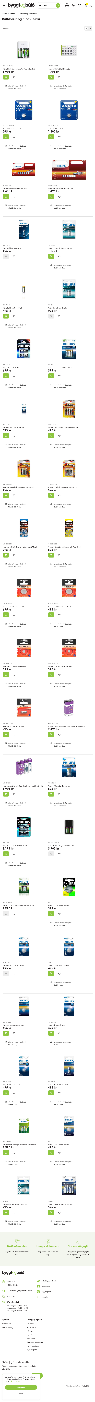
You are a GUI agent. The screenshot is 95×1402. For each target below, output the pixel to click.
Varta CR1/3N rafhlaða (56, 129)
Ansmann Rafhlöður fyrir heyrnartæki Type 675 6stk (20, 547)
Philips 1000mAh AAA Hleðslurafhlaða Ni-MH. (19, 905)
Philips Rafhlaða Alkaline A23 (58, 1085)
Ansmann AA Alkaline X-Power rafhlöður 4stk (63, 427)
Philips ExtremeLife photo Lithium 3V (60, 248)
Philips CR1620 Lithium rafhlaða (13, 1025)
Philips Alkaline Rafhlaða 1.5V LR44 (15, 1204)
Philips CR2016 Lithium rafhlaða (58, 965)
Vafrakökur (86, 1386)
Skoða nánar (15, 1381)
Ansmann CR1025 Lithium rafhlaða (59, 666)
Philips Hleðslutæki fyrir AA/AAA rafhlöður (62, 846)
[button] (3, 5)
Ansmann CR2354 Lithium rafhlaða (14, 607)
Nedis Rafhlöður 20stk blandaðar (59, 69)
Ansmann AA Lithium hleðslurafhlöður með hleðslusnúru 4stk (23, 786)
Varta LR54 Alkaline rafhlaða (12, 129)
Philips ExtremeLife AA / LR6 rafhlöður (60, 1204)
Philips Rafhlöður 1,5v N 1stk (12, 308)
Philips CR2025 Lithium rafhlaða (13, 965)
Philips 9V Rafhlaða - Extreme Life (59, 786)
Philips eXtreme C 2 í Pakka (12, 368)
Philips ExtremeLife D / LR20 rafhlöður (15, 846)
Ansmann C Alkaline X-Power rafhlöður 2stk (62, 487)
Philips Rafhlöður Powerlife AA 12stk (15, 188)
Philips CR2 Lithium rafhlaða (57, 308)
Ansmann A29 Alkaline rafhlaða (13, 726)
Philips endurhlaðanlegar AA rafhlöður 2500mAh (19, 1144)
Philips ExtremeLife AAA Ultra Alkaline (60, 368)
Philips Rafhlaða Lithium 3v (57, 1025)
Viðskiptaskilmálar (73, 1386)
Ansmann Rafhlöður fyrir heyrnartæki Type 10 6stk (64, 547)
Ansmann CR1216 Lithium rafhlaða (14, 666)
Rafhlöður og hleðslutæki (28, 13)
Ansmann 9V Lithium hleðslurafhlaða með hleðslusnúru (66, 726)
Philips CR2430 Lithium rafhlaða (58, 905)
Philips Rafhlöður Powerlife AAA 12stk (60, 188)
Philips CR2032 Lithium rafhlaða (58, 1144)
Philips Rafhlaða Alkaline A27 (13, 248)
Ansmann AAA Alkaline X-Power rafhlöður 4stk (18, 487)
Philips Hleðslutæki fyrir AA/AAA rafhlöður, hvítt (19, 69)
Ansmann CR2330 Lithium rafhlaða (59, 607)
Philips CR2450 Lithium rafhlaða (13, 427)
